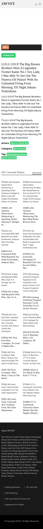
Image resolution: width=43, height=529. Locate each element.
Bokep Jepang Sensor (16, 154)
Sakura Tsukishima (19, 143)
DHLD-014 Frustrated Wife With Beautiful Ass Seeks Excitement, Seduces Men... (10, 257)
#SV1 (5, 47)
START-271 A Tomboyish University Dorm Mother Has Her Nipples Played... (31, 407)
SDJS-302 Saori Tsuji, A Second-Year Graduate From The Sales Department (9, 404)
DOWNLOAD (8, 55)
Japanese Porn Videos (14, 504)
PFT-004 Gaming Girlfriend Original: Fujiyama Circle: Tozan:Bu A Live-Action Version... (32, 303)
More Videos (37, 173)
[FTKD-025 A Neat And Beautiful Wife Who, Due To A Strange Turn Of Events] (10, 281)
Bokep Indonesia (12, 487)
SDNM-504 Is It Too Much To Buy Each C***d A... (31, 372)
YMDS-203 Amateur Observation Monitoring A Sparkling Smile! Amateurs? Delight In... (10, 216)
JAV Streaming (11, 493)
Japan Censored (9, 157)
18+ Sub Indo (31, 487)
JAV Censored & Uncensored (17, 498)
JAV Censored (19, 148)
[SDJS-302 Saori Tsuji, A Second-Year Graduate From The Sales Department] (10, 390)
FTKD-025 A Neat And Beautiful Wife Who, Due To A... (10, 294)
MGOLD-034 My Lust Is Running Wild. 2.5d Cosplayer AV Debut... (31, 337)
